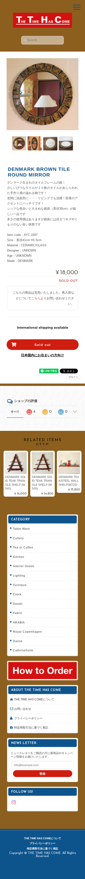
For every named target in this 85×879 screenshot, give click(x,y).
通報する (73, 377)
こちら (35, 298)
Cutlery (18, 538)
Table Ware (21, 528)
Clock (17, 594)
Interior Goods (23, 566)
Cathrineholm (23, 650)
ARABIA (19, 622)
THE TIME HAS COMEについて (34, 699)
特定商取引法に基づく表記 (31, 727)
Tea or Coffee (23, 547)
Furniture (20, 585)
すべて (15, 411)
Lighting (19, 575)
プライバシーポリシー (28, 718)
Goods (18, 603)
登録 (42, 774)
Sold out (42, 344)
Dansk (17, 641)
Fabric (17, 612)
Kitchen (18, 556)
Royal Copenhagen (27, 631)
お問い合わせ (22, 708)
